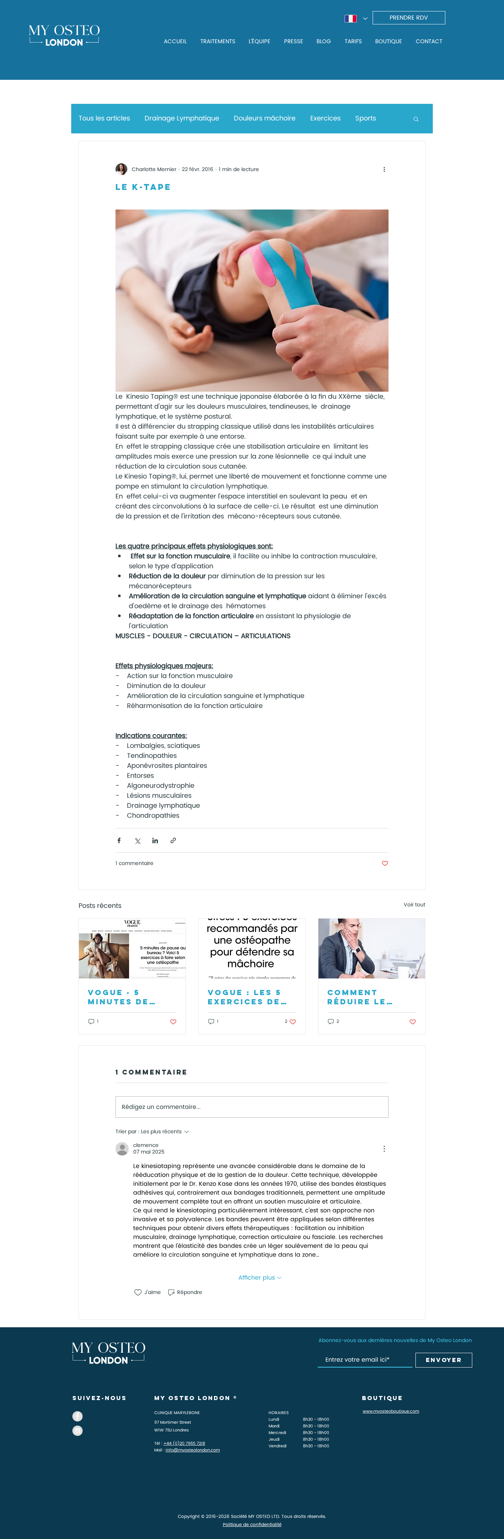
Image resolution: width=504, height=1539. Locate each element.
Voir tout (414, 905)
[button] (416, 119)
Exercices (325, 118)
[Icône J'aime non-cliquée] (138, 1292)
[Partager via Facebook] (118, 840)
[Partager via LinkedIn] (155, 840)
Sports (365, 118)
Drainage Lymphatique (182, 118)
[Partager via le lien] (173, 840)
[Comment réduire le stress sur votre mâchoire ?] (371, 948)
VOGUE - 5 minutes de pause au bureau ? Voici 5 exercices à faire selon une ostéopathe (128, 997)
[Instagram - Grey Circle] (77, 1431)
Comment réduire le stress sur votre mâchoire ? (358, 997)
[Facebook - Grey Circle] (77, 1416)
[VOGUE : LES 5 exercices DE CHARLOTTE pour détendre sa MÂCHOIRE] (252, 948)
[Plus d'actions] (384, 169)
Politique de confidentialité (252, 1524)
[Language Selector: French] (356, 19)
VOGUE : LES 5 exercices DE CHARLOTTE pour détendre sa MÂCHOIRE (249, 997)
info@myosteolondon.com (193, 1450)
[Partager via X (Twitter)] (137, 840)
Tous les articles (104, 118)
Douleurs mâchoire (265, 118)
